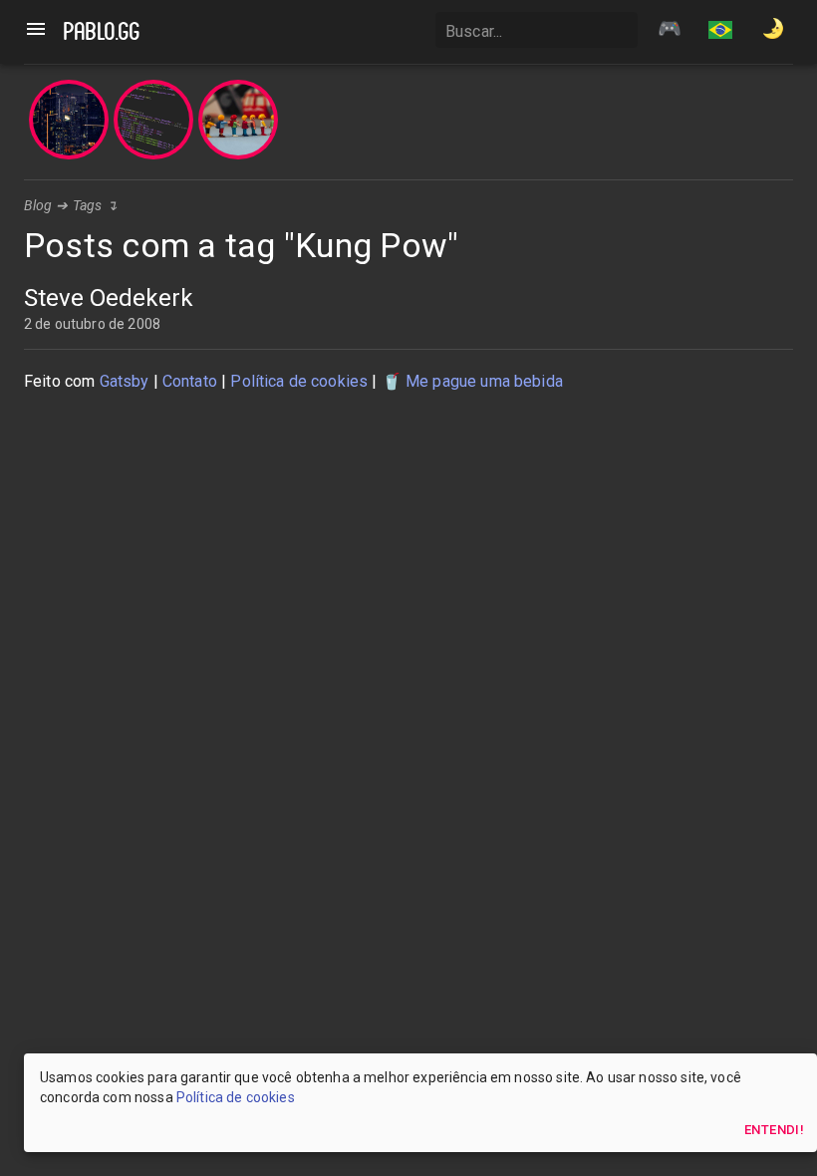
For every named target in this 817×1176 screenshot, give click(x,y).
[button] (720, 32)
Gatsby (124, 381)
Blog (38, 205)
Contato (189, 381)
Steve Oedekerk (108, 298)
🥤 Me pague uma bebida (472, 381)
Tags (88, 205)
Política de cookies (299, 381)
